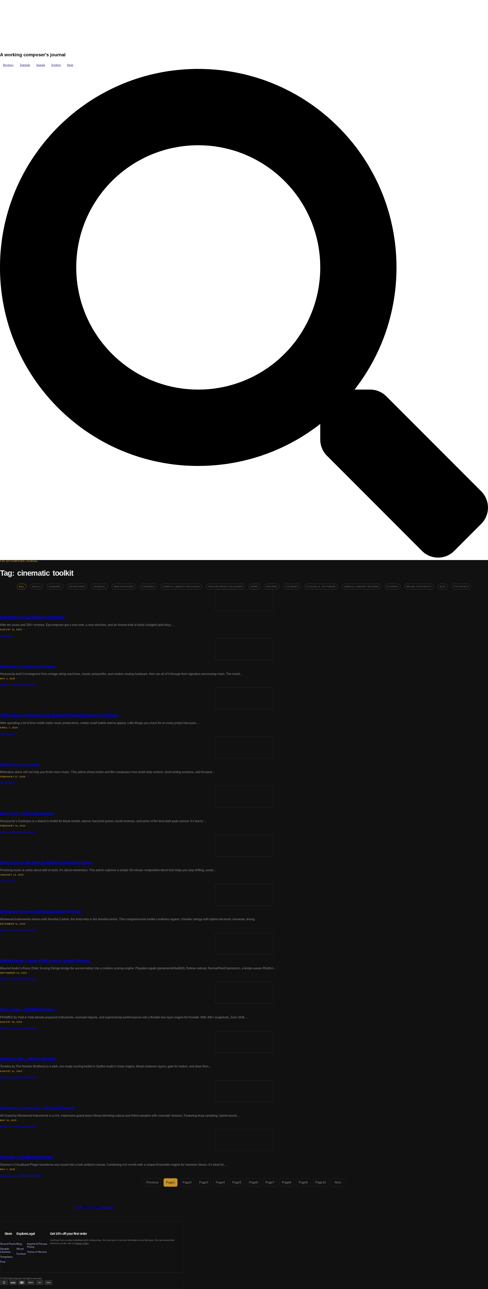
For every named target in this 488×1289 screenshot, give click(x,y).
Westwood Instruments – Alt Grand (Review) (37, 1108)
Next (338, 1182)
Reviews (272, 586)
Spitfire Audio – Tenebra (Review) (28, 1059)
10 (320, 1182)
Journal (99, 586)
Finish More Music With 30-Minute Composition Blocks (46, 862)
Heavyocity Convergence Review (27, 666)
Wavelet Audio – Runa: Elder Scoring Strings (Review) (45, 960)
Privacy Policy (82, 1243)
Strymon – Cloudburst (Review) (26, 1157)
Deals (36, 586)
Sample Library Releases (181, 586)
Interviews (77, 586)
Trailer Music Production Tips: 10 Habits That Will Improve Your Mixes (58, 715)
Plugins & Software (321, 586)
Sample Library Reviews (361, 586)
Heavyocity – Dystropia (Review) (27, 813)
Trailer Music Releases (225, 586)
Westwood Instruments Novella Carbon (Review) (40, 911)
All (21, 586)
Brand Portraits (419, 586)
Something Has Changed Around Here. (32, 617)
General (55, 586)
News (254, 586)
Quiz (443, 586)
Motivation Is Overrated (19, 764)
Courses (148, 586)
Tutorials (461, 586)
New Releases (124, 586)
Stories (392, 586)
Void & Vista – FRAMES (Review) (27, 1009)
